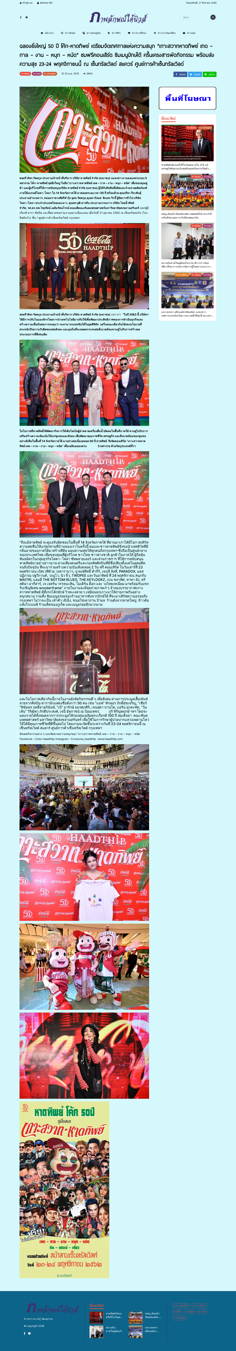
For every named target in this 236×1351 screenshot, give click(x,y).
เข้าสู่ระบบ (27, 2)
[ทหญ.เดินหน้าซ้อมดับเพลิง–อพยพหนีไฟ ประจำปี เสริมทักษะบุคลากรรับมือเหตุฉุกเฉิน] (187, 192)
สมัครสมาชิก (46, 2)
